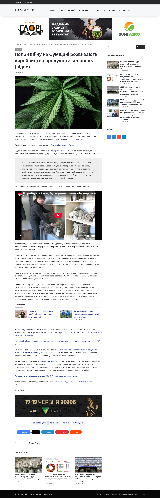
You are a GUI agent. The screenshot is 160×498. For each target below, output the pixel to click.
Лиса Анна (34, 443)
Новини (52, 10)
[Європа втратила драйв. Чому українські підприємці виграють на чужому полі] (21, 314)
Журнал (106, 494)
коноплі (54, 423)
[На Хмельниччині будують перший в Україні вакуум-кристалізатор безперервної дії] (28, 465)
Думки (112, 10)
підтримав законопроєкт (48, 361)
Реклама (114, 494)
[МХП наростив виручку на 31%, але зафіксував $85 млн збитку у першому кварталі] (113, 103)
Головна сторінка (22, 44)
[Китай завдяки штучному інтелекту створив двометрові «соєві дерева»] (66, 314)
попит (66, 423)
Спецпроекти (99, 10)
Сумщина (78, 423)
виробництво (40, 423)
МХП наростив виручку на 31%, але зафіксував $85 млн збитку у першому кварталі (132, 102)
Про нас (99, 494)
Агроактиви (124, 10)
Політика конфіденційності (128, 494)
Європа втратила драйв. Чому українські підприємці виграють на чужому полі (41, 314)
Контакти (142, 494)
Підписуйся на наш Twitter (63, 145)
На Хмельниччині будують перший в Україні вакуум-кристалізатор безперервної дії (27, 477)
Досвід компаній (67, 10)
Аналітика (83, 10)
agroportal (80, 139)
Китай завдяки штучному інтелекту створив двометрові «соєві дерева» (86, 314)
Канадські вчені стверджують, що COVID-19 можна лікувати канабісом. (46, 376)
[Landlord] (24, 10)
